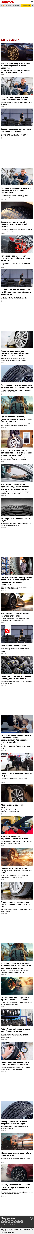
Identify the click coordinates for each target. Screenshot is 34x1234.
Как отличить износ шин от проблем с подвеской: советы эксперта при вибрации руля (15, 486)
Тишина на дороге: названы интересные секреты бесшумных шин (16, 870)
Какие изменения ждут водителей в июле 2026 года (14, 837)
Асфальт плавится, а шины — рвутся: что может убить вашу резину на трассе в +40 (15, 353)
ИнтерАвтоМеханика (12, 5)
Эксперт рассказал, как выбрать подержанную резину (16, 130)
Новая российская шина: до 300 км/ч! (16, 519)
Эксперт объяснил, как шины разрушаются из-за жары (14, 1122)
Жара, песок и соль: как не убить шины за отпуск (16, 1154)
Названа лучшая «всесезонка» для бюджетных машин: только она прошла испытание (16, 965)
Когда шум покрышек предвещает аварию (17, 774)
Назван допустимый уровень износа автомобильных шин (14, 98)
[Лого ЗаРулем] (7, 2)
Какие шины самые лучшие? (14, 645)
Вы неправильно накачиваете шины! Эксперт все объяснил (15, 1063)
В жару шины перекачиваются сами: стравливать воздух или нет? (15, 904)
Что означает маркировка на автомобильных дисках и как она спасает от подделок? (16, 452)
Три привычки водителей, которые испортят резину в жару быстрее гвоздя (16, 418)
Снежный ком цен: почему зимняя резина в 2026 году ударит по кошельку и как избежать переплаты (16, 580)
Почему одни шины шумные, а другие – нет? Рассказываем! (15, 998)
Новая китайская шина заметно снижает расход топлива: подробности (16, 190)
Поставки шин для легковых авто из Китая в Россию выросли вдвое (17, 386)
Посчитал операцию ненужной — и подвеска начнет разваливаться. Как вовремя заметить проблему (16, 738)
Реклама (12, 1225)
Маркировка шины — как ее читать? (14, 805)
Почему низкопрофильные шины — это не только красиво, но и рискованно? (16, 1186)
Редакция (4, 1225)
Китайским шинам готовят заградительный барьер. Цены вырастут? (15, 258)
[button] (32, 1229)
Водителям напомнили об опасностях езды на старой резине (14, 224)
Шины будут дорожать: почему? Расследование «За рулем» (16, 677)
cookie (14, 1231)
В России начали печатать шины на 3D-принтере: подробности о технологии (16, 292)
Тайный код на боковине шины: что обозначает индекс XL (16, 1030)
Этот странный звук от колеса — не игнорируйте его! (16, 614)
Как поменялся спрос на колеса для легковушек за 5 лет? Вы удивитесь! (15, 65)
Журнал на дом (27, 5)
